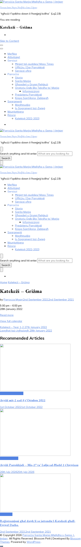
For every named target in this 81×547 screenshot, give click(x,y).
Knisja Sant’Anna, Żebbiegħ (31, 98)
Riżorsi (12, 115)
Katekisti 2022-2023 (27, 118)
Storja (19, 77)
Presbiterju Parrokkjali (28, 94)
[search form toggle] (1, 149)
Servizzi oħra (23, 70)
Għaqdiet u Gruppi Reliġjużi (31, 84)
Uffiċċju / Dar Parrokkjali (30, 67)
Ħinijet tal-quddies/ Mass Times (34, 64)
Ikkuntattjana (16, 111)
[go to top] (1, 546)
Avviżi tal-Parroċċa (11, 393)
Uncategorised (9, 458)
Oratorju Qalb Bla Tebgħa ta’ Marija (37, 87)
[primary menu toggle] (1, 45)
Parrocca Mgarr (13, 299)
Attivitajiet (14, 57)
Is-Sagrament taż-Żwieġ (30, 108)
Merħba (12, 53)
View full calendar (11, 321)
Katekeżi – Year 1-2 (23, 327)
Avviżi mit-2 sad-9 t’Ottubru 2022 (22, 400)
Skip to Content (9, 41)
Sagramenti (15, 101)
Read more (7, 315)
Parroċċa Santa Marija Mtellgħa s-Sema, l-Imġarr (18, 7)
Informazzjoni (31, 91)
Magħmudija (22, 105)
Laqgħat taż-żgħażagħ (26, 330)
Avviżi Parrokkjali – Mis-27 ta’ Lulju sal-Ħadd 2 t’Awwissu (39, 465)
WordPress (33, 542)
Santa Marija (23, 81)
